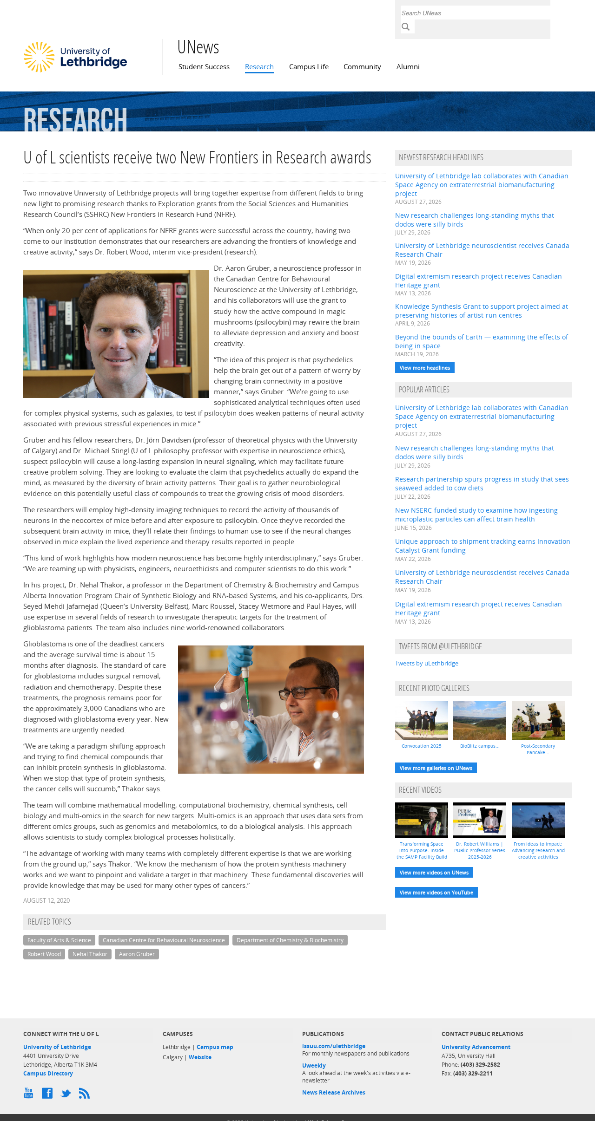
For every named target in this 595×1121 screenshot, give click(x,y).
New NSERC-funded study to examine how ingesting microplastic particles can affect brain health (476, 514)
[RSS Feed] (86, 1095)
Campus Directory (48, 1073)
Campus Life (309, 67)
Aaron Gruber (137, 954)
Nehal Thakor (90, 954)
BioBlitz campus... (480, 746)
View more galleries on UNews (436, 767)
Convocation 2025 (422, 746)
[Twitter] (67, 1095)
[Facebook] (49, 1095)
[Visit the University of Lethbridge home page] (75, 72)
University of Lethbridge (57, 1046)
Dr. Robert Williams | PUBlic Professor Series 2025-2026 (479, 850)
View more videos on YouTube (436, 892)
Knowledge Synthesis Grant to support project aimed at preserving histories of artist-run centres (481, 310)
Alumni (408, 67)
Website (200, 1057)
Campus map (215, 1046)
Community (362, 67)
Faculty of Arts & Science (59, 940)
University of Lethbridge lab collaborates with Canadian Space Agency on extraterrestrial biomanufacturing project (482, 184)
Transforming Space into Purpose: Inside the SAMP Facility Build (422, 850)
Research (259, 67)
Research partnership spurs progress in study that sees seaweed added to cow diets (482, 483)
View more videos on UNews (434, 872)
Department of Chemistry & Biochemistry (290, 940)
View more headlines (425, 367)
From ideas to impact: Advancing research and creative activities (538, 850)
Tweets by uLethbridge (426, 663)
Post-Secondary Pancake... (538, 749)
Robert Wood (44, 954)
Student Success (204, 67)
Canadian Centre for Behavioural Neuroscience (164, 940)
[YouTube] (30, 1095)
